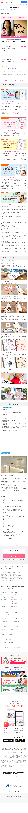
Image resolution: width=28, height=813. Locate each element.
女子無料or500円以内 (19, 618)
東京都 (2, 574)
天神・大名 (7, 580)
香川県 (19, 578)
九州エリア (3, 606)
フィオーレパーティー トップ (6, 9)
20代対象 (4, 624)
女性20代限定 (17, 647)
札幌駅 (9, 572)
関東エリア (3, 594)
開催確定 (4, 618)
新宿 (6, 574)
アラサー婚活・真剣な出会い (7, 639)
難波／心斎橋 (18, 575)
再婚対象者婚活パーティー (20, 631)
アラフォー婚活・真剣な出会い (8, 642)
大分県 (12, 580)
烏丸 (6, 577)
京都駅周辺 (10, 577)
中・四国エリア (4, 603)
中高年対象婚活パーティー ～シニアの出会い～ (11, 637)
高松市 (22, 578)
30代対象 (16, 624)
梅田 (14, 575)
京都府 (2, 577)
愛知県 (2, 575)
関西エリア (3, 599)
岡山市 (14, 578)
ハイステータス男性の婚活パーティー (9, 629)
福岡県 (2, 580)
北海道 (2, 572)
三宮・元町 (19, 577)
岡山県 (11, 578)
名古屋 (6, 575)
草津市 (6, 578)
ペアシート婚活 (5, 647)
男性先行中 (4, 621)
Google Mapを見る (6, 453)
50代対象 (16, 626)
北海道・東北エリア (5, 592)
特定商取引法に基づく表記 (19, 776)
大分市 (16, 580)
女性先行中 (17, 621)
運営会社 (5, 776)
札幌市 (6, 572)
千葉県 (10, 574)
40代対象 (4, 626)
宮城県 (14, 572)
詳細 (15, 68)
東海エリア (3, 597)
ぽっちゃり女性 (5, 631)
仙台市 (18, 572)
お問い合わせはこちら (14, 551)
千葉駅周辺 (14, 574)
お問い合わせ (14, 781)
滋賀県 (2, 578)
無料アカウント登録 (14, 556)
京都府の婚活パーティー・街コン (20, 9)
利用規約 (10, 776)
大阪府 (11, 575)
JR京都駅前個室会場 (7, 407)
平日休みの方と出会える (7, 634)
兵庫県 (15, 577)
